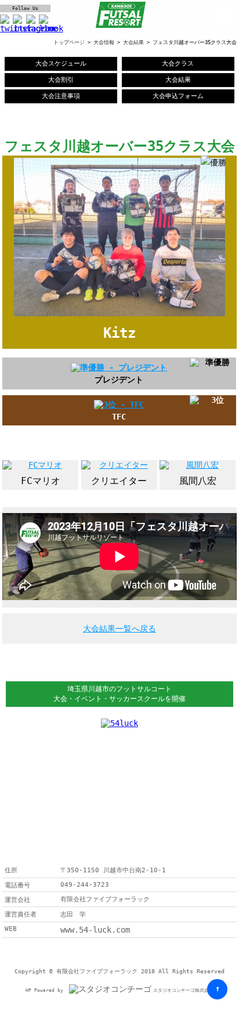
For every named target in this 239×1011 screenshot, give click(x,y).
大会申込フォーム (178, 96)
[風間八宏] (198, 465)
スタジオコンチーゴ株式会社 (183, 990)
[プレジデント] (119, 367)
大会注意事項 (61, 96)
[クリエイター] (119, 465)
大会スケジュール (60, 63)
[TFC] (119, 404)
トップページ (69, 42)
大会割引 (61, 80)
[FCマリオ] (40, 465)
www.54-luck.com (95, 929)
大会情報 (103, 42)
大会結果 (133, 42)
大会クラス (178, 63)
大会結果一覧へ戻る (119, 628)
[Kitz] (119, 304)
